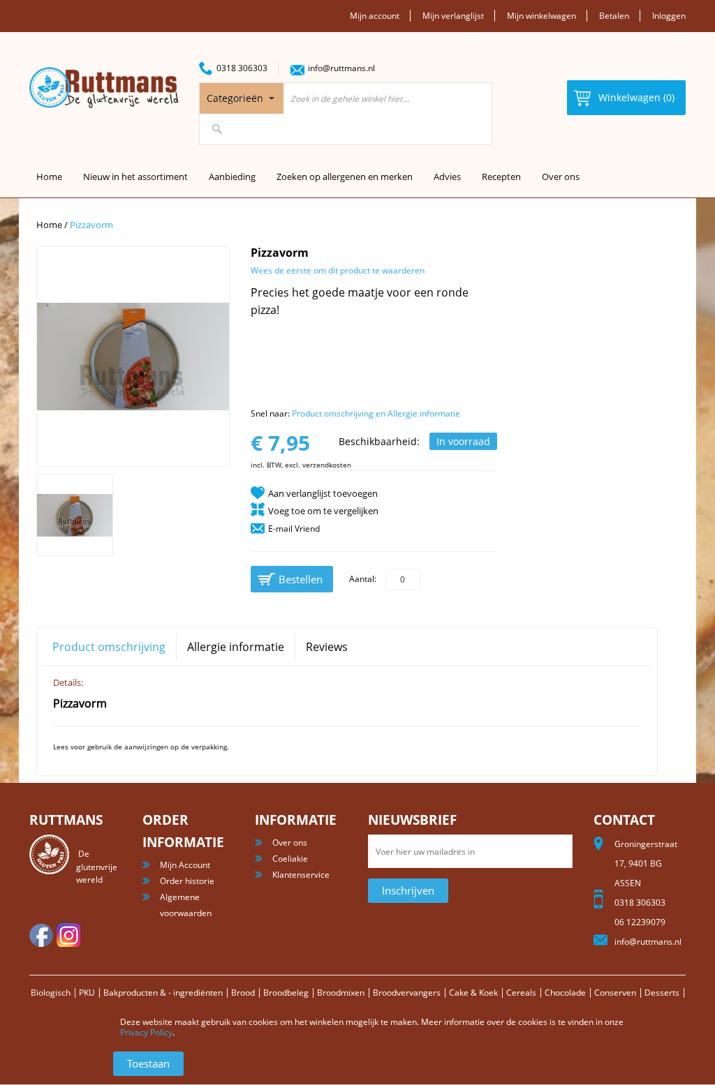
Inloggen (669, 16)
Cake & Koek (473, 992)
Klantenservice (301, 875)
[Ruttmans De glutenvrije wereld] (103, 87)
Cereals (521, 992)
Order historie (187, 881)
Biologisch (51, 992)
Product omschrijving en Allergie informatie (376, 413)
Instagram (68, 935)
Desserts (661, 992)
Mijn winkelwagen (541, 16)
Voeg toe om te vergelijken (323, 510)
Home (49, 224)
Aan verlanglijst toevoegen (323, 493)
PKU (87, 992)
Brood (243, 992)
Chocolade (565, 992)
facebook (41, 935)
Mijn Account (185, 865)
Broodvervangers (407, 992)
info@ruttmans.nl (341, 68)
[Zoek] (217, 129)
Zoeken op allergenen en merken (345, 176)
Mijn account (374, 16)
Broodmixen (340, 992)
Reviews (327, 646)
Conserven (615, 992)
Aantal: (362, 579)
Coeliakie (290, 859)
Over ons (561, 176)
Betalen (614, 16)
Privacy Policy (146, 1032)
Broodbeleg (286, 992)
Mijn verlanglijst (453, 16)
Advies (447, 176)
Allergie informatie (235, 646)
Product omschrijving (108, 646)
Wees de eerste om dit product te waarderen (338, 270)
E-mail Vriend (294, 528)
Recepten (501, 176)
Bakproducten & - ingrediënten (163, 992)
